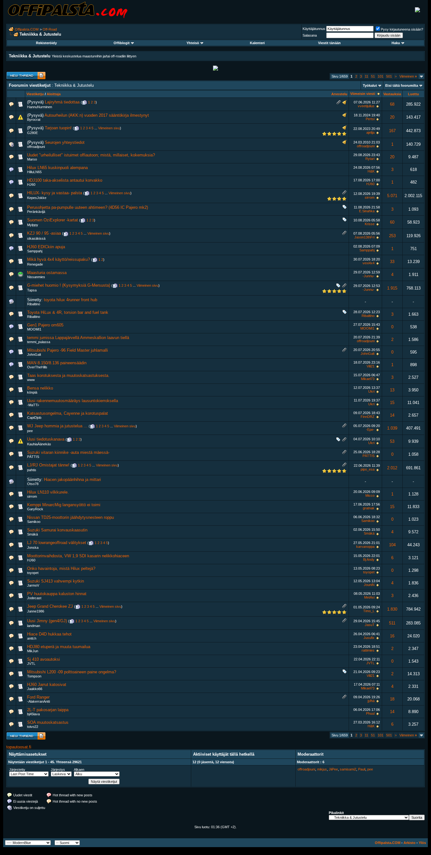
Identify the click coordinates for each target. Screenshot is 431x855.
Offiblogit (122, 43)
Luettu (413, 94)
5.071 (392, 195)
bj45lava (33, 714)
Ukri (371, 391)
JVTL (31, 663)
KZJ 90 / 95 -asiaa (44, 233)
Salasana (310, 35)
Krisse (370, 224)
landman (33, 626)
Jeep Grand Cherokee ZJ (50, 606)
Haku (396, 43)
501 (389, 76)
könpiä (32, 392)
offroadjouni (36, 147)
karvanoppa (365, 546)
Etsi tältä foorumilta (401, 85)
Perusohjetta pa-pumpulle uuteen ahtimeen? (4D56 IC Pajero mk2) (87, 207)
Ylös (422, 843)
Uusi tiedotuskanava (45, 439)
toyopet (32, 573)
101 (380, 76)
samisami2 (348, 769)
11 (366, 76)
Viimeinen (408, 76)
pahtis (31, 470)
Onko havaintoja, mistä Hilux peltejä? (61, 568)
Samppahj (34, 251)
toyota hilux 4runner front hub (70, 299)
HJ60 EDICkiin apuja (46, 246)
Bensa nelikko (40, 388)
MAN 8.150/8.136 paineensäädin (56, 362)
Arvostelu (339, 94)
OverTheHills (37, 367)
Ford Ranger (38, 697)
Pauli (361, 769)
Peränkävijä (36, 212)
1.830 (392, 609)
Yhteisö (192, 43)
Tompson (34, 676)
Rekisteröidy (46, 43)
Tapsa (32, 290)
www (31, 380)
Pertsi (370, 119)
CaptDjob (34, 417)
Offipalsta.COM (26, 29)
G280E (32, 133)
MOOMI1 (34, 329)
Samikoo (33, 522)
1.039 (392, 428)
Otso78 (32, 484)
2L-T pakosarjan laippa (47, 709)
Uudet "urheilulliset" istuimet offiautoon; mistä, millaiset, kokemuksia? (91, 155)
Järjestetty (17, 769)
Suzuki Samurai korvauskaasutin (57, 530)
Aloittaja (54, 94)
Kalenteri (257, 43)
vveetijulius (366, 106)
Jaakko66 (34, 689)
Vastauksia (392, 94)
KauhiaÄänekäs (39, 444)
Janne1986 (35, 611)
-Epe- (370, 429)
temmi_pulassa (38, 342)
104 (392, 544)
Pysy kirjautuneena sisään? (402, 29)
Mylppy (32, 225)
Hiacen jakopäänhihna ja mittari (72, 479)
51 (373, 76)
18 (392, 699)
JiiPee (333, 769)
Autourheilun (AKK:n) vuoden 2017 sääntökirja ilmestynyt (96, 115)
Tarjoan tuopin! (58, 128)
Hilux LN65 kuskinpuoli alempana (57, 167)
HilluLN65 (34, 172)
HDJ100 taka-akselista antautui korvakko (64, 180)
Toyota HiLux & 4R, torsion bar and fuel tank (67, 312)
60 (392, 222)
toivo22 (32, 727)
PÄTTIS (33, 457)
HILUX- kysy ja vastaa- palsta (54, 192)
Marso (32, 159)
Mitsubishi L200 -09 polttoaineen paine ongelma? (71, 672)
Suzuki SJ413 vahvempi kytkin (55, 581)
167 (392, 130)
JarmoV (33, 585)
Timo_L (369, 611)
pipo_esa (368, 469)
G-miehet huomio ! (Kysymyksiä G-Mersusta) (68, 285)
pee (30, 431)
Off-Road (50, 29)
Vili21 (371, 366)
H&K (371, 171)
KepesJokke (36, 198)
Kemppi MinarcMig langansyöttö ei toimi (63, 504)
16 (392, 636)
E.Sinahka (367, 211)
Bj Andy (369, 559)
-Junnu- (369, 276)
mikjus (322, 769)
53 (392, 441)
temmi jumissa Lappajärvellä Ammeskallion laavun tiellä (78, 337)
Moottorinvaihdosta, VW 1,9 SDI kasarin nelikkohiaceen (78, 555)
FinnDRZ (368, 417)
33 (392, 261)
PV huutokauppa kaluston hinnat (56, 593)
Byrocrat (33, 119)
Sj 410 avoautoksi (43, 659)
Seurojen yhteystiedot (65, 142)
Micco (370, 495)
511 (392, 623)
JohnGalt (34, 354)
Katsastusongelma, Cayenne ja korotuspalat (67, 413)
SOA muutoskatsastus (47, 722)
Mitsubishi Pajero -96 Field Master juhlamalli (67, 350)
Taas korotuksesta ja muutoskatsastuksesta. (68, 375)
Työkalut (370, 85)
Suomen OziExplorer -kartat (52, 220)
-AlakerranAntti (38, 701)
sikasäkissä (36, 238)
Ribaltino (33, 304)
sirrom (370, 197)
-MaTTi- (33, 405)
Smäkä (32, 534)
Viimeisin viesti (362, 94)
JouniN (369, 585)
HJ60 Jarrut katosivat (46, 684)
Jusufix (369, 638)
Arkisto (410, 843)
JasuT (370, 625)
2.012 (392, 468)
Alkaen (79, 769)
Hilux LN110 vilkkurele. (48, 492)
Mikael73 (368, 379)
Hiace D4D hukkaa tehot (49, 634)
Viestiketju (35, 94)
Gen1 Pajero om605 (45, 325)
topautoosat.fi (18, 747)
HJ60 (31, 184)
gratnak (369, 508)
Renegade (35, 264)
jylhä (371, 701)
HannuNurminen (39, 107)
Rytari (370, 159)
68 (392, 104)
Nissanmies (36, 277)
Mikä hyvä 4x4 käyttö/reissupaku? (58, 259)
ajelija (370, 132)
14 (392, 415)
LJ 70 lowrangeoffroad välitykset (56, 542)
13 (392, 390)
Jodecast (34, 598)
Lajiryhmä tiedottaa (62, 102)
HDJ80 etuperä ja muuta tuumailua (58, 646)
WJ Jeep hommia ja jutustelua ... (57, 426)
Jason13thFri (364, 237)
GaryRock (35, 509)
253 (392, 235)
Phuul (370, 713)
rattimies (368, 650)
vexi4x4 (369, 263)
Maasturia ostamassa (47, 272)
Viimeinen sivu (109, 128)
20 (392, 117)
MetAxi (369, 597)
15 (392, 402)
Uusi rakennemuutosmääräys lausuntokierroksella (72, 400)
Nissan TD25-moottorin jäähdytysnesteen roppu (70, 517)
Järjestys (58, 769)
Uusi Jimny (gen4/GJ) (47, 620)
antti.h (31, 638)
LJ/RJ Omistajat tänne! (48, 465)
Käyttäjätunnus (314, 29)
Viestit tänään (329, 43)
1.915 (392, 288)
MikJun (32, 651)
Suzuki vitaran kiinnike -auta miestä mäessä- (68, 452)
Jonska (32, 547)
